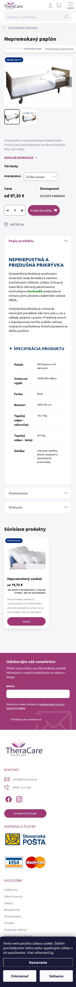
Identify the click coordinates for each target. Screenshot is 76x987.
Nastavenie (38, 962)
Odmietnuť (19, 976)
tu (51, 952)
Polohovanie (12, 916)
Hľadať (66, 16)
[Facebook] (8, 798)
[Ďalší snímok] (68, 82)
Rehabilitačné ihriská (18, 936)
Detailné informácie (18, 157)
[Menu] (70, 5)
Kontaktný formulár (25, 813)
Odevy (8, 903)
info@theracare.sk (25, 779)
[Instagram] (18, 798)
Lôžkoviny (11, 889)
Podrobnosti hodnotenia (59, 48)
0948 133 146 (22, 787)
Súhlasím (56, 976)
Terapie (9, 923)
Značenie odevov (15, 929)
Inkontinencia (13, 896)
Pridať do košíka (41, 210)
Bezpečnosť (12, 909)
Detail (26, 621)
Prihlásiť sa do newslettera (26, 719)
